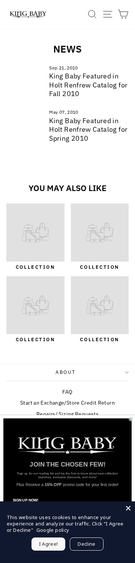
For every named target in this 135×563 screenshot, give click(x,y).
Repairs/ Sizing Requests (67, 414)
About (66, 372)
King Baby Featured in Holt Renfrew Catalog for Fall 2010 (88, 85)
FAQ (67, 391)
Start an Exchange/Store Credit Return (67, 402)
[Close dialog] (131, 419)
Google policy (52, 530)
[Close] (128, 508)
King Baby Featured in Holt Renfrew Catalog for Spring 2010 (88, 129)
